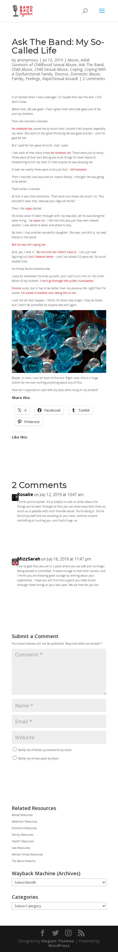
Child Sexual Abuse (51, 69)
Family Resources (22, 835)
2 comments (94, 78)
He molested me (22, 129)
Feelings (33, 78)
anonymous (27, 60)
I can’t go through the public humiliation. (67, 281)
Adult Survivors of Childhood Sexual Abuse (51, 62)
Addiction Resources (24, 821)
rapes (28, 208)
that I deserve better (41, 257)
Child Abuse (22, 69)
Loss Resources (21, 848)
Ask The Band (91, 64)
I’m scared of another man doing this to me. (49, 293)
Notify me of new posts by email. (38, 758)
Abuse (73, 60)
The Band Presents (23, 861)
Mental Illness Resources (27, 854)
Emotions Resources (24, 828)
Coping (76, 69)
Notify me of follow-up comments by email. (45, 750)
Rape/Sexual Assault (60, 78)
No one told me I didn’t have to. (56, 252)
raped (36, 220)
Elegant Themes (57, 940)
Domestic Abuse (85, 73)
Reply (96, 533)
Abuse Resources (22, 815)
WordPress (59, 945)
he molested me (60, 153)
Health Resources (23, 841)
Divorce (61, 73)
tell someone (78, 169)
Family (17, 78)
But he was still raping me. (29, 244)
